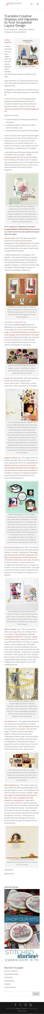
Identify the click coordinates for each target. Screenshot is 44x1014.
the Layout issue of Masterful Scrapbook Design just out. (21, 108)
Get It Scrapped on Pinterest (27, 66)
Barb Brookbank (10, 785)
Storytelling (8, 977)
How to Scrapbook (10, 971)
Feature (31, 29)
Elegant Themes (21, 1008)
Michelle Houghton (20, 325)
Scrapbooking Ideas (11, 974)
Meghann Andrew (10, 458)
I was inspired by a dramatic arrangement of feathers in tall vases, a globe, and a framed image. (20, 636)
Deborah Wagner (10, 629)
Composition (23, 29)
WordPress (22, 1011)
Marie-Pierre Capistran (12, 547)
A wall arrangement (25, 726)
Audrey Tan (8, 378)
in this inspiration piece (22, 243)
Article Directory (10, 987)
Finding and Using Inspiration (15, 32)
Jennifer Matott (9, 238)
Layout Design (9, 981)
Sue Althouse (9, 721)
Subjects (7, 984)
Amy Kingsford (12, 29)
